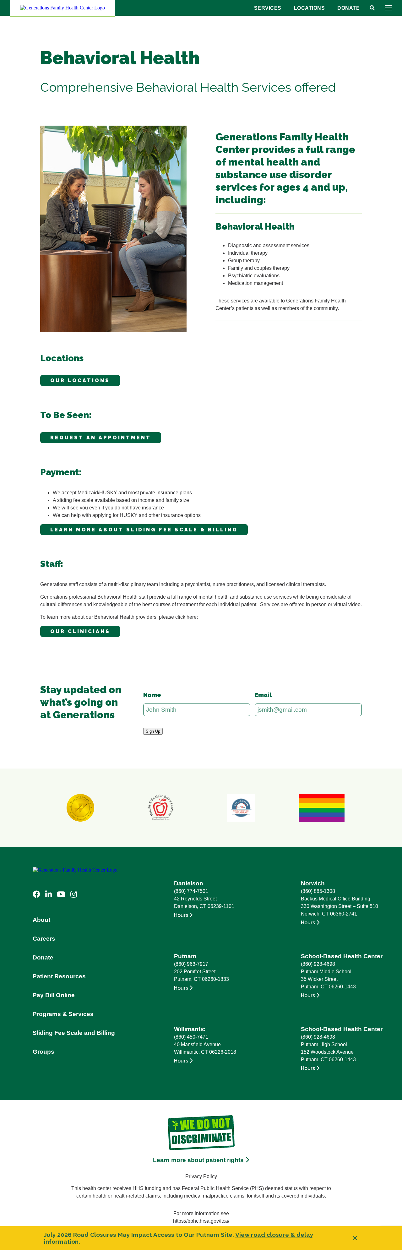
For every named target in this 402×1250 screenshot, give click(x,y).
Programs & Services (63, 1014)
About (41, 919)
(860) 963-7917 (191, 964)
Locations (309, 8)
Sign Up (153, 731)
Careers (44, 938)
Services (267, 8)
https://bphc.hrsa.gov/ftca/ (201, 1221)
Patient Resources (59, 976)
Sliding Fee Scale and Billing (74, 1033)
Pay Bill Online (54, 995)
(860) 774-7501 (191, 891)
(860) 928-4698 (318, 964)
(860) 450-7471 (191, 1037)
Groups (43, 1051)
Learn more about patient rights (199, 1160)
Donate (348, 8)
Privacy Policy (201, 1176)
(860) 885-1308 (318, 891)
